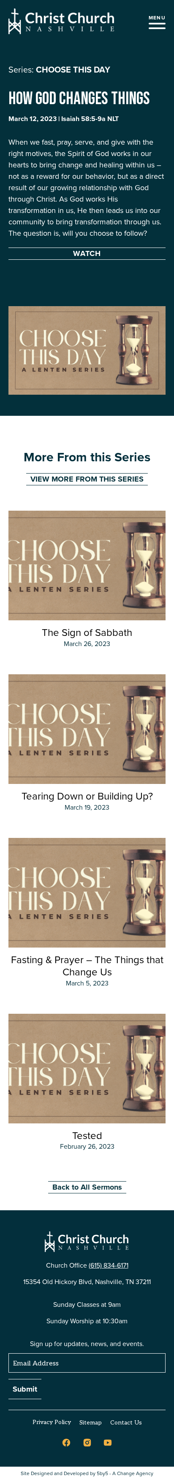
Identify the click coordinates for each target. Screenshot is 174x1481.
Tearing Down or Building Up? (87, 796)
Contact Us (126, 1422)
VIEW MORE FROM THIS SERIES (87, 479)
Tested (87, 1135)
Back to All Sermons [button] (87, 1187)
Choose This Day (73, 69)
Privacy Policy (52, 1422)
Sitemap (90, 1422)
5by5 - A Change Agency (125, 1473)
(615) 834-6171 (108, 1265)
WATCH (87, 253)
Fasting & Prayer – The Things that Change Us (87, 966)
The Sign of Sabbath (87, 632)
